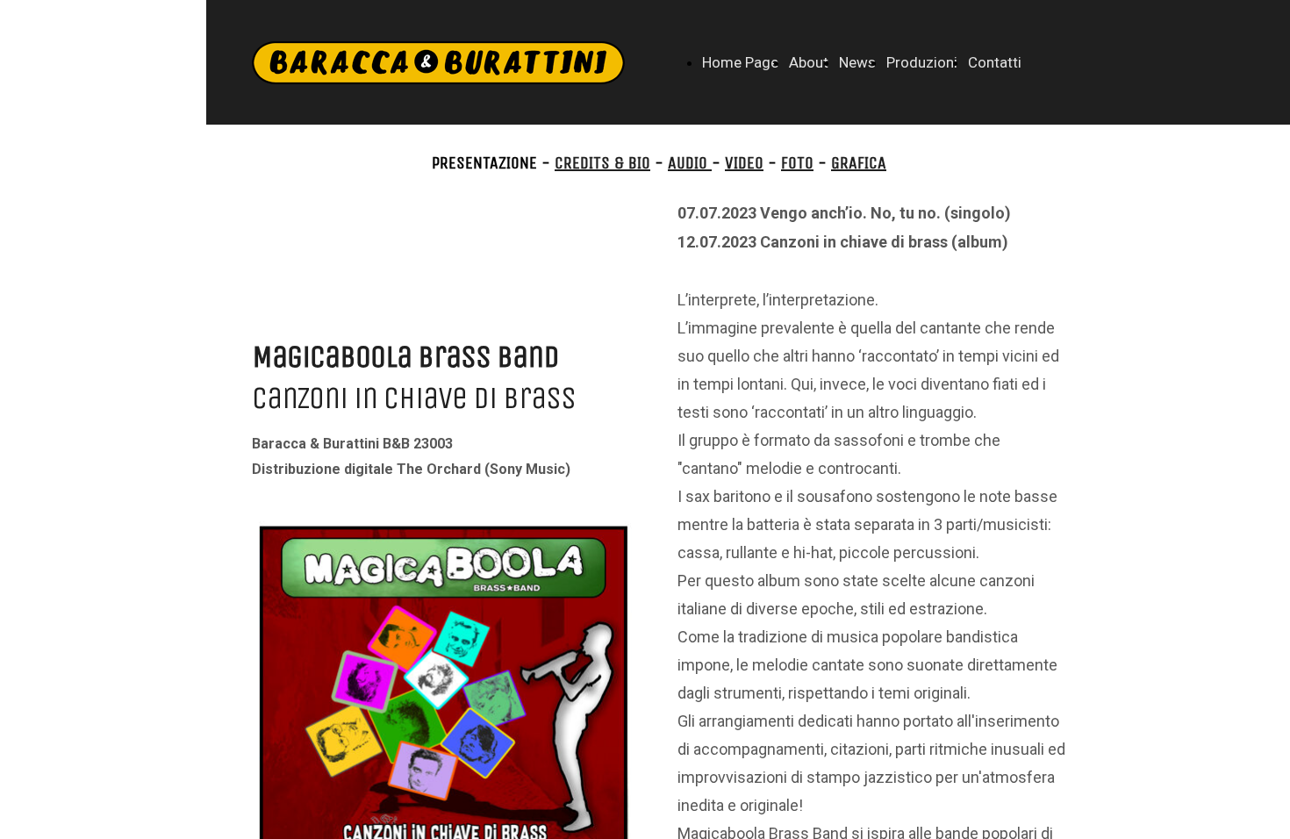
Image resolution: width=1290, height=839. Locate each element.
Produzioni (921, 62)
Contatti (994, 62)
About (808, 62)
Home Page (740, 62)
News (857, 62)
